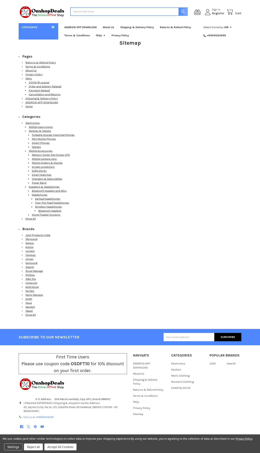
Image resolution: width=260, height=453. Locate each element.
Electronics (33, 123)
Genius (30, 243)
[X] (28, 427)
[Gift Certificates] (198, 12)
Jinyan (29, 259)
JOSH (212, 363)
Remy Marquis (34, 295)
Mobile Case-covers (41, 127)
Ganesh (30, 307)
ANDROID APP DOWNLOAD (80, 27)
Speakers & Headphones (44, 186)
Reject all (33, 447)
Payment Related (39, 90)
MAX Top (31, 279)
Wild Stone (32, 287)
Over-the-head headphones (52, 202)
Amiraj (29, 247)
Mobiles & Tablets (40, 131)
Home (29, 106)
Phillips (30, 275)
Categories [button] (29, 27)
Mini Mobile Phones (44, 139)
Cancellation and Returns (45, 94)
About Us (108, 27)
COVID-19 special (39, 82)
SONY (29, 299)
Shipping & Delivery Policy (137, 27)
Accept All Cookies (60, 447)
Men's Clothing (180, 375)
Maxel (29, 311)
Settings (13, 447)
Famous (31, 255)
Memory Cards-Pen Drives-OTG (51, 155)
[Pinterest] (35, 427)
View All (231, 363)
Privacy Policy (120, 35)
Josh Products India (38, 235)
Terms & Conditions (77, 35)
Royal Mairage (34, 271)
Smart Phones (41, 143)
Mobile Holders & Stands (47, 163)
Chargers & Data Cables (47, 179)
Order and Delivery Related (45, 86)
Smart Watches (41, 175)
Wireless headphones (48, 206)
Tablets (36, 147)
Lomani (30, 251)
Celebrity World (180, 388)
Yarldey (30, 291)
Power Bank (39, 183)
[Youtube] (42, 427)
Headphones (39, 194)
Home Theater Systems (46, 214)
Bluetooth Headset (49, 210)
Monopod (31, 239)
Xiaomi (30, 267)
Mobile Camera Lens (44, 159)
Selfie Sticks (39, 171)
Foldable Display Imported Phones (53, 135)
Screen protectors (43, 167)
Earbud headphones (47, 198)
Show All (31, 218)
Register (218, 13)
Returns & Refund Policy (175, 27)
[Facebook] (22, 427)
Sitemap (138, 414)
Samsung (31, 263)
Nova (29, 303)
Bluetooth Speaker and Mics (49, 190)
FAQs (99, 35)
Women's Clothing (182, 381)
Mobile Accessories (41, 151)
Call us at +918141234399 (39, 417)
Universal (31, 283)
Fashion (176, 369)
